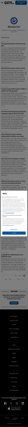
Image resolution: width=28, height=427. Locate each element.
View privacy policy (9, 213)
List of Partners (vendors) (8, 225)
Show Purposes (14, 229)
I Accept (14, 233)
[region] (14, 213)
